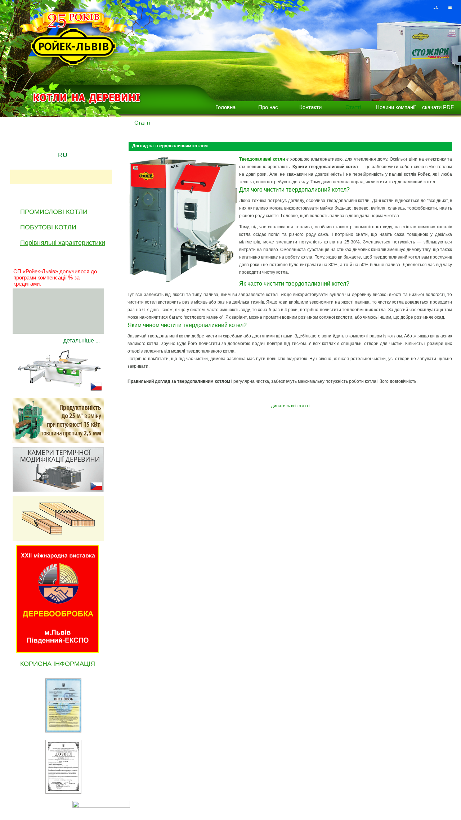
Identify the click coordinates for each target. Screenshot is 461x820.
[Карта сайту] (436, 7)
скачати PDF (438, 107)
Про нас (268, 107)
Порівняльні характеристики (62, 242)
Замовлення (439, 804)
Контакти (310, 107)
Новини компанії (396, 107)
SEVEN (45, 804)
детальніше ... (81, 340)
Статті (353, 107)
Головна (225, 107)
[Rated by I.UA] (101, 806)
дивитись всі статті (290, 405)
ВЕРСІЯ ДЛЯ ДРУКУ (164, 804)
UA (62, 143)
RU (62, 154)
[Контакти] (450, 7)
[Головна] (423, 7)
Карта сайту (406, 804)
